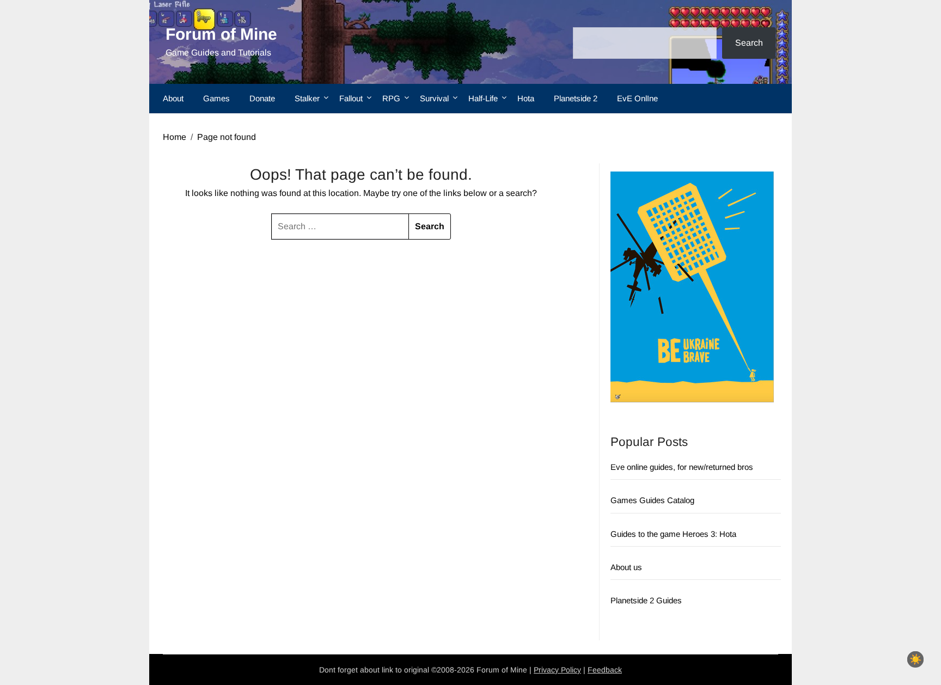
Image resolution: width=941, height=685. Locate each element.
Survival (434, 98)
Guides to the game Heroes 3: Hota (673, 534)
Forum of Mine (221, 34)
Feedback (605, 669)
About (173, 98)
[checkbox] (915, 659)
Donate (262, 98)
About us (626, 567)
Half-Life (483, 98)
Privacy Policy (557, 669)
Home (174, 137)
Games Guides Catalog (652, 500)
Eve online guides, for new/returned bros (681, 467)
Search (749, 42)
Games (216, 98)
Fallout (351, 98)
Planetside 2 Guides (646, 600)
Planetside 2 (575, 98)
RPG (391, 98)
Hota (525, 98)
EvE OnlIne (637, 98)
